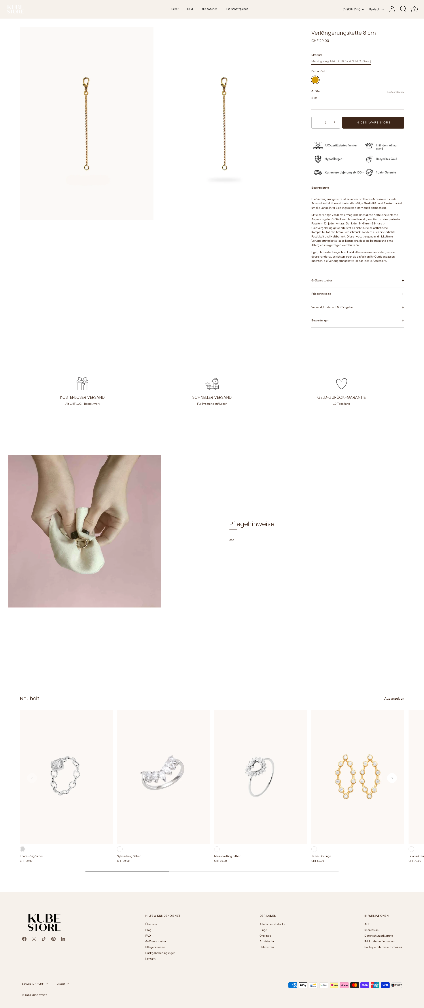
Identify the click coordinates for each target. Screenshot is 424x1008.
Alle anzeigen (394, 699)
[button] (32, 778)
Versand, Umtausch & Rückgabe (332, 307)
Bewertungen (320, 321)
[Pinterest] (53, 939)
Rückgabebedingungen (160, 953)
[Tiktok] (44, 939)
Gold (190, 9)
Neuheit (29, 698)
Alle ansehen (210, 9)
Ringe (263, 930)
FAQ (148, 936)
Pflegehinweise (321, 294)
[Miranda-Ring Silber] (260, 777)
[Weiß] (119, 849)
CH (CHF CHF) (351, 9)
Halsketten (266, 947)
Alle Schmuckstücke (272, 924)
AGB (367, 924)
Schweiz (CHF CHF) (33, 983)
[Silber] (22, 849)
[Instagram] (34, 939)
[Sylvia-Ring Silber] (163, 777)
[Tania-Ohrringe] (357, 777)
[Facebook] (24, 939)
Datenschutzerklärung (378, 936)
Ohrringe (265, 936)
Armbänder (266, 941)
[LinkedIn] (63, 939)
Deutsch (374, 9)
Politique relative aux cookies (383, 947)
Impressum (371, 930)
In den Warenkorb (373, 123)
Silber (174, 9)
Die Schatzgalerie (237, 9)
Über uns (151, 924)
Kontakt (150, 959)
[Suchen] (403, 9)
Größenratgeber (395, 92)
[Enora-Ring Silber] (66, 777)
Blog (148, 930)
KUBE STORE (39, 995)
